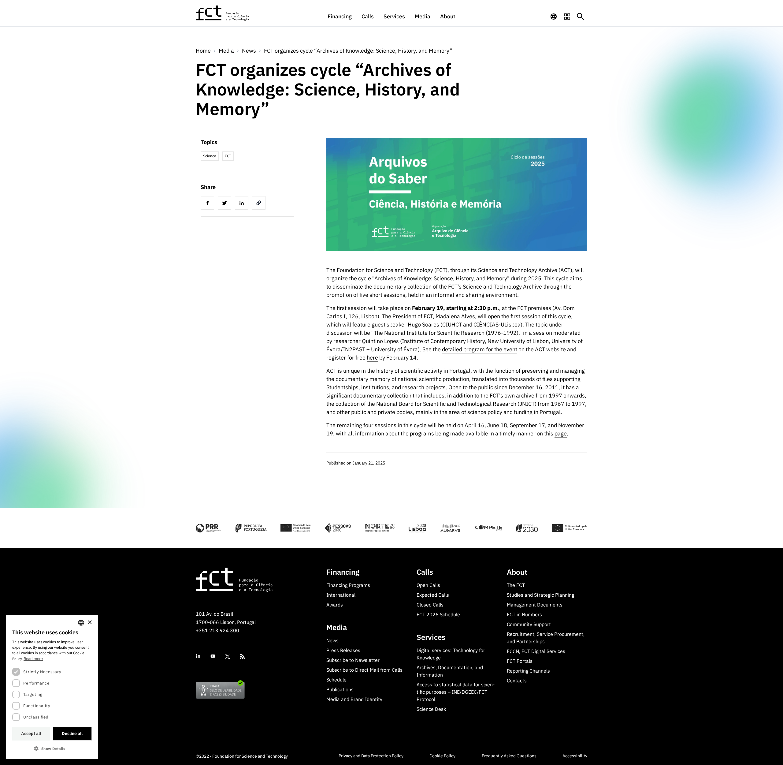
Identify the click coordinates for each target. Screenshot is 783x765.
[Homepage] (223, 13)
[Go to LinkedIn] (198, 656)
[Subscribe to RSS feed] (242, 656)
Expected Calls (433, 595)
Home (203, 50)
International (340, 595)
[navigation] (553, 16)
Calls (368, 16)
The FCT (516, 585)
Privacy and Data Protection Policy (371, 756)
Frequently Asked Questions (509, 756)
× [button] (89, 622)
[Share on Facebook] (209, 203)
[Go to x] (227, 656)
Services (394, 16)
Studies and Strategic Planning (540, 595)
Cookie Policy (442, 756)
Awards (334, 605)
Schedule (336, 680)
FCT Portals (520, 661)
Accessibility (574, 756)
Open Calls (428, 585)
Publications (340, 689)
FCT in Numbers (524, 614)
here (372, 357)
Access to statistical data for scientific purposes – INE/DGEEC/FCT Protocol (456, 691)
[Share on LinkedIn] (243, 203)
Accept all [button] (31, 733)
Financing (340, 16)
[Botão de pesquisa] (580, 16)
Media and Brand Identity (354, 699)
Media (422, 16)
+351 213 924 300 (217, 630)
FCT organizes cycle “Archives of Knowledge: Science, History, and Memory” (358, 50)
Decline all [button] (72, 733)
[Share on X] (226, 203)
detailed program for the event (479, 349)
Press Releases (343, 650)
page (561, 433)
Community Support (529, 624)
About (447, 16)
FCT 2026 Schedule (438, 614)
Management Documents (534, 605)
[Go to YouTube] (213, 656)
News (249, 50)
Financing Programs (348, 585)
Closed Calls (430, 605)
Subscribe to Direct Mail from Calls (364, 670)
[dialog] (52, 687)
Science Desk (431, 709)
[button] (52, 748)
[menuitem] (340, 19)
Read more (33, 658)
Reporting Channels (528, 671)
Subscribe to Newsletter (353, 660)
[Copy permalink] (260, 203)
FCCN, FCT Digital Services (536, 651)
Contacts (517, 680)
